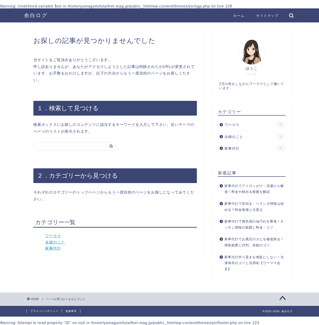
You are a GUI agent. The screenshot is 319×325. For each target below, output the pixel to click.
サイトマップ (267, 16)
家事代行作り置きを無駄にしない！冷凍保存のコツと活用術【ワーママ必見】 (254, 263)
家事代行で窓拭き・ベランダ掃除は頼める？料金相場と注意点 (254, 207)
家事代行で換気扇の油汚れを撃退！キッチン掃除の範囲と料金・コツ (254, 224)
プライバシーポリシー (44, 311)
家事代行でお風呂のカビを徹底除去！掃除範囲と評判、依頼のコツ (254, 242)
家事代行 (53, 248)
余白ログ (36, 15)
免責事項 (71, 311)
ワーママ (53, 236)
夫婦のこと (55, 242)
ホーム (239, 16)
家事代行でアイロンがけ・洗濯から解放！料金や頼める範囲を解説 (254, 189)
